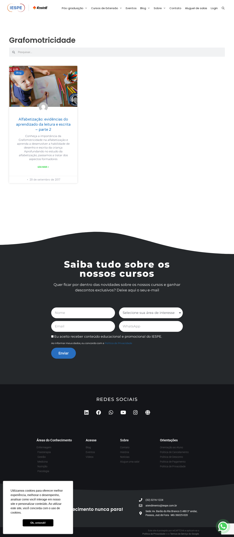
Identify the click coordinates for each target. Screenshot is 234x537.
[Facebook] (98, 412)
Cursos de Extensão (104, 8)
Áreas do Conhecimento (54, 440)
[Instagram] (135, 412)
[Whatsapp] (110, 412)
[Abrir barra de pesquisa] (223, 8)
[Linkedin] (86, 412)
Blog (143, 8)
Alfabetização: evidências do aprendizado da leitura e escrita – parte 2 (43, 124)
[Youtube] (123, 412)
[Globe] (147, 412)
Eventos (131, 8)
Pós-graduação (72, 8)
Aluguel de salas (196, 8)
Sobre (158, 8)
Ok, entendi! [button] (38, 522)
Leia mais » (43, 166)
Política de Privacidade (118, 343)
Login (214, 8)
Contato (175, 8)
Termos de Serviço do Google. (184, 534)
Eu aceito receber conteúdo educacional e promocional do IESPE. (108, 337)
